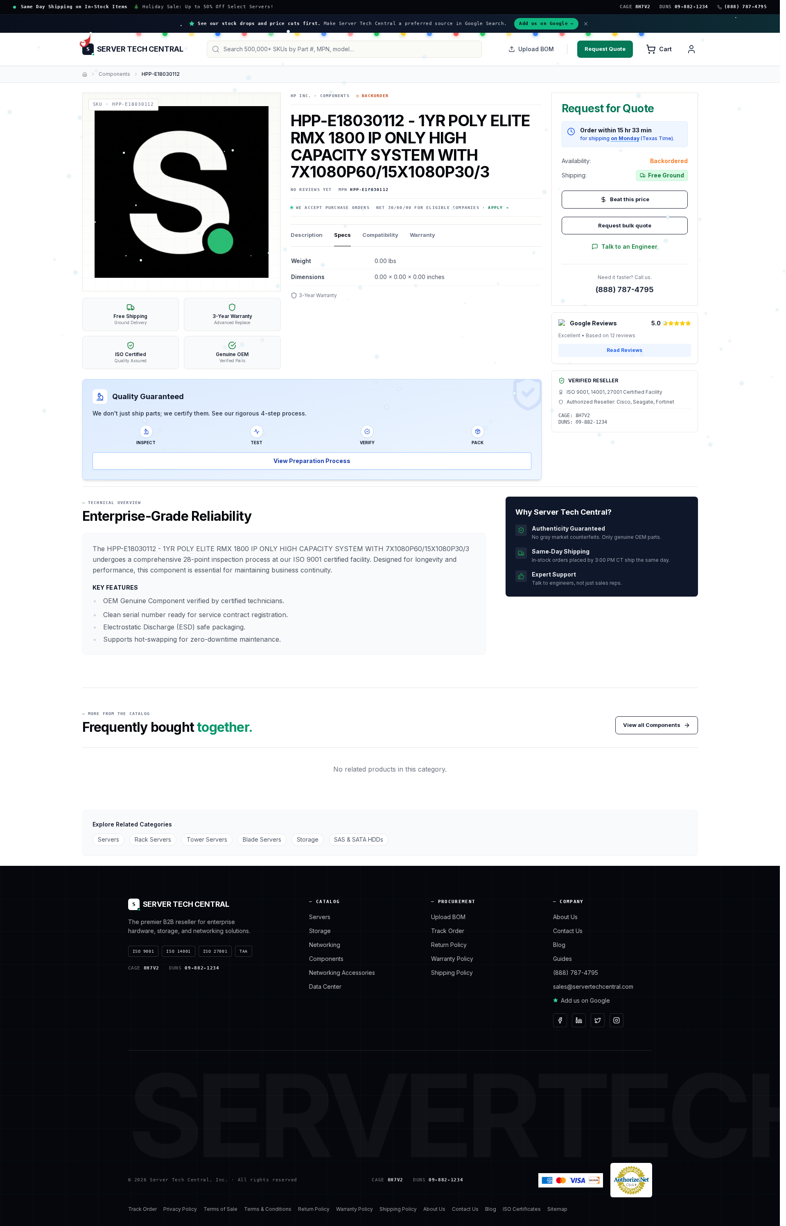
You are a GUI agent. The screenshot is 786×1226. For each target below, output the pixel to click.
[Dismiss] (586, 24)
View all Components (651, 725)
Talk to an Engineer (629, 246)
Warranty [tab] (422, 235)
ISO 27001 (215, 951)
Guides (562, 958)
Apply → (498, 207)
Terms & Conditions (267, 1209)
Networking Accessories (342, 972)
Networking (324, 944)
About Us (565, 916)
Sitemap (557, 1209)
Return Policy (449, 944)
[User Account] (691, 49)
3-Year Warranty (318, 295)
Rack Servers (153, 839)
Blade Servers (262, 839)
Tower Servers (207, 839)
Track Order (447, 930)
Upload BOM (536, 48)
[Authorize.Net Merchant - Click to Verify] (631, 1180)
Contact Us (568, 930)
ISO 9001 (143, 951)
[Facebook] (560, 1020)
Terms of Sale (220, 1209)
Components (114, 74)
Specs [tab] (342, 235)
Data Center (325, 986)
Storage (307, 839)
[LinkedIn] (579, 1020)
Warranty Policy (452, 958)
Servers (108, 839)
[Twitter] (598, 1020)
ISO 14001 (178, 951)
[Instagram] (616, 1020)
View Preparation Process (311, 460)
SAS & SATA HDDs (358, 839)
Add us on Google (546, 23)
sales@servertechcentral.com (593, 986)
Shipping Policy (452, 972)
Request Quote (605, 48)
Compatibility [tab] (380, 235)
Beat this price (629, 199)
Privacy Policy (180, 1209)
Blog (559, 944)
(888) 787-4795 (625, 289)
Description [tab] (307, 235)
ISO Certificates (522, 1209)
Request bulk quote (624, 225)
